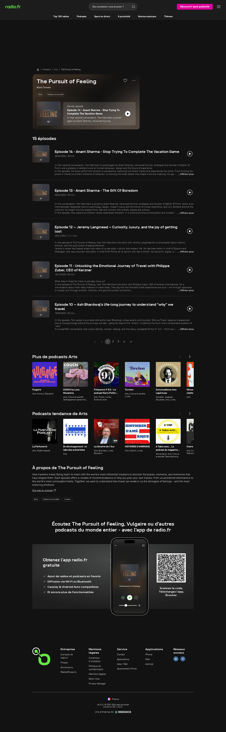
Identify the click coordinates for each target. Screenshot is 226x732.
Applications (123, 659)
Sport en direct (102, 16)
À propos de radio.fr (67, 656)
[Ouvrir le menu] (219, 7)
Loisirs (68, 499)
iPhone (148, 654)
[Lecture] (127, 113)
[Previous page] (101, 341)
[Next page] (124, 341)
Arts (40, 95)
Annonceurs (67, 667)
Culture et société (55, 95)
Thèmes (168, 16)
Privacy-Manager (97, 684)
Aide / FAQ (122, 664)
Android (149, 664)
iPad (147, 659)
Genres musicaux (147, 16)
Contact (121, 654)
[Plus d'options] (134, 81)
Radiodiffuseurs (68, 672)
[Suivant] (190, 355)
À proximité (124, 16)
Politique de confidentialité (96, 668)
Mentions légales (97, 674)
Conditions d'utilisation (95, 660)
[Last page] (131, 341)
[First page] (95, 341)
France (115, 699)
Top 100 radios (61, 16)
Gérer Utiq (94, 679)
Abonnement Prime (127, 669)
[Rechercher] (134, 7)
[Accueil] (38, 69)
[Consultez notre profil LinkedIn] (176, 659)
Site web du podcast (42, 490)
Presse (64, 663)
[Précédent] (180, 355)
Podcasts (81, 16)
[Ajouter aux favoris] (125, 80)
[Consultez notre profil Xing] (182, 659)
